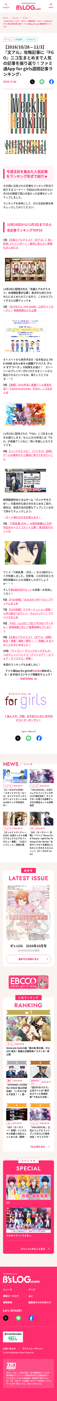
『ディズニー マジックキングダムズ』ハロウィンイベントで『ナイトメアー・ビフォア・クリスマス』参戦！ (28, 654)
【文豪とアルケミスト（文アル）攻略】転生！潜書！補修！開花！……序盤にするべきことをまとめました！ (28, 641)
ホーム (5, 17)
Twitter (37, 671)
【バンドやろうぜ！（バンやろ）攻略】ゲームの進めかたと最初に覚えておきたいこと (28, 455)
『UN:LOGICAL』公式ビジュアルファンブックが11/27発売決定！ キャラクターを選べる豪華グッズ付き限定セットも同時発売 (41, 797)
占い (30, 1296)
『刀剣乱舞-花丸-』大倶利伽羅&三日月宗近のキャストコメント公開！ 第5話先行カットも (28, 527)
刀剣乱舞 (18, 39)
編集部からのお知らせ (39, 1302)
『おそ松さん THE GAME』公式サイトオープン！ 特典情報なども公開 (28, 308)
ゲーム (25, 17)
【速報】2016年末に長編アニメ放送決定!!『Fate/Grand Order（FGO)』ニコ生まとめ (27, 388)
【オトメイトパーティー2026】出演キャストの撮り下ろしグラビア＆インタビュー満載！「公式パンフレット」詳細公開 (15, 838)
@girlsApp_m (28, 678)
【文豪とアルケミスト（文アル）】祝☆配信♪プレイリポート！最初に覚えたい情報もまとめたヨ (28, 243)
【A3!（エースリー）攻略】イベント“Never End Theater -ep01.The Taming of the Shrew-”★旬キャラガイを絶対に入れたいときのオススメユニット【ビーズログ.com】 (41, 843)
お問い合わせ (9, 1348)
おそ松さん (31, 39)
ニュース (15, 17)
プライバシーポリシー (32, 1348)
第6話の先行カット (21, 590)
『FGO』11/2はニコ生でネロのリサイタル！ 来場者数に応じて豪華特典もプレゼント (28, 627)
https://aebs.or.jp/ (34, 1383)
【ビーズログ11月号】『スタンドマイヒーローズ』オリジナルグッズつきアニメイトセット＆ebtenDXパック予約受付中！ (15, 797)
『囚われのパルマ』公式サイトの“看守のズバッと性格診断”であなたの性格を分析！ (40, 1092)
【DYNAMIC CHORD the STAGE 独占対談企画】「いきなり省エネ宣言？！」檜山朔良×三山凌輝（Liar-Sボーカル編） (16, 1089)
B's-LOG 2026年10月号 (28, 945)
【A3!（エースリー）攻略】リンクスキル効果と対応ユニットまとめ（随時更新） (16, 1132)
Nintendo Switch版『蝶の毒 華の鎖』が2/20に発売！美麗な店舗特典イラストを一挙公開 (28, 1051)
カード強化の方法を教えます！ (23, 517)
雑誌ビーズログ (11, 1296)
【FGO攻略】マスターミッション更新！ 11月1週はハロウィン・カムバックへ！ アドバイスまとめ (28, 613)
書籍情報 (7, 1302)
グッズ (31, 1289)
